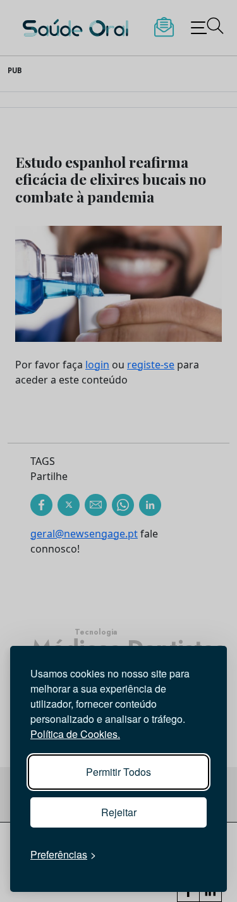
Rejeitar (119, 812)
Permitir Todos (118, 771)
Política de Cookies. (75, 734)
